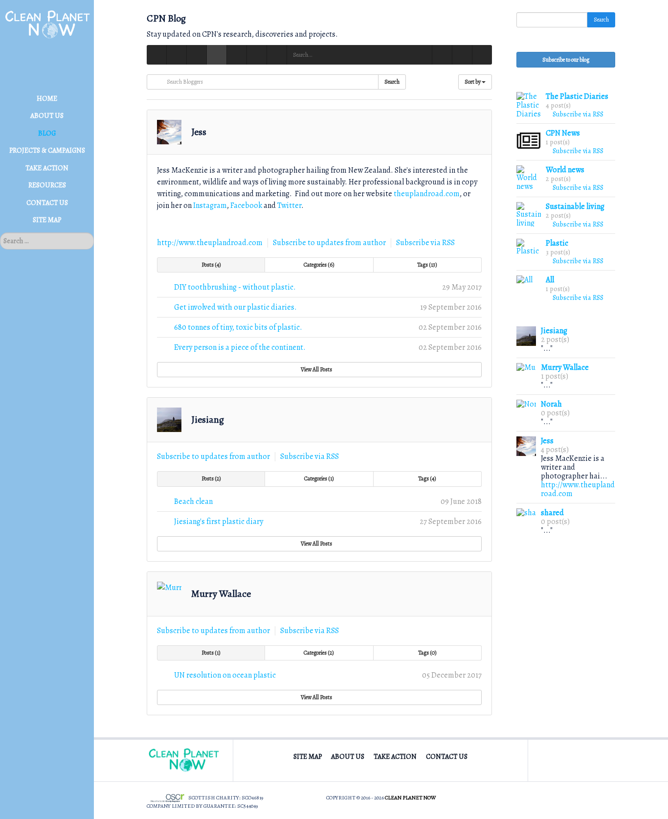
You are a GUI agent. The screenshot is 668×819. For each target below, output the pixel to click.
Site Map (307, 756)
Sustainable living (575, 206)
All (550, 279)
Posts (210, 265)
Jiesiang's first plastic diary (218, 521)
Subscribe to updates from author (329, 242)
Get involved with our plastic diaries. (235, 307)
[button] (482, 55)
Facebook (247, 205)
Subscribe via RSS (425, 242)
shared (552, 512)
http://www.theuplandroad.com (210, 242)
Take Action (395, 756)
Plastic (557, 243)
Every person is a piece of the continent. (240, 347)
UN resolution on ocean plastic (225, 675)
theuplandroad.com (427, 193)
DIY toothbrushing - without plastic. (235, 287)
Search (392, 82)
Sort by (473, 82)
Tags (426, 265)
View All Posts (317, 369)
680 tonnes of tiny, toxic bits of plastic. (238, 327)
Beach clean (193, 501)
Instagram (210, 205)
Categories (318, 265)
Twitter (289, 205)
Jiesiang (207, 419)
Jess (198, 131)
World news (565, 169)
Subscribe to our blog (565, 60)
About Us (347, 756)
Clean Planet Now (410, 797)
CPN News (563, 133)
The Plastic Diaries (577, 96)
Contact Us (447, 756)
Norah (551, 404)
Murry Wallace (221, 593)
